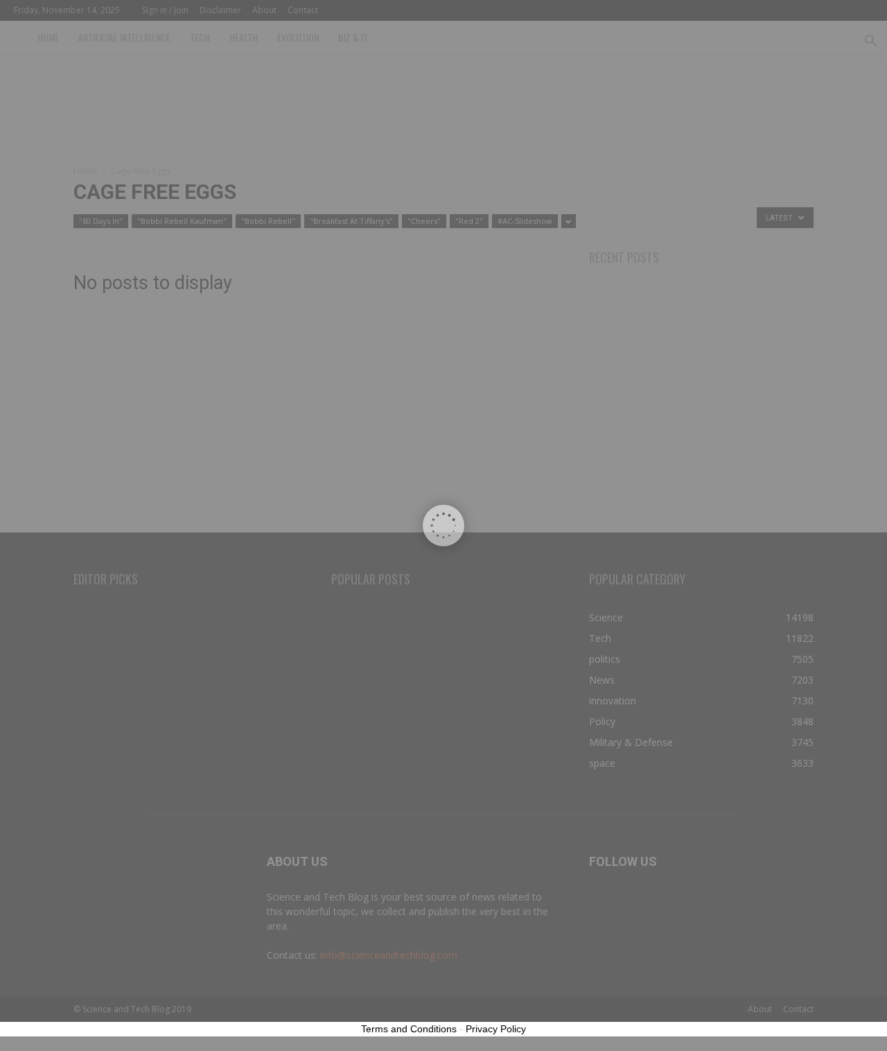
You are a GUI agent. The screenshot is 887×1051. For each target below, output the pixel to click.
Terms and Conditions (409, 1028)
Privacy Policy (496, 1028)
